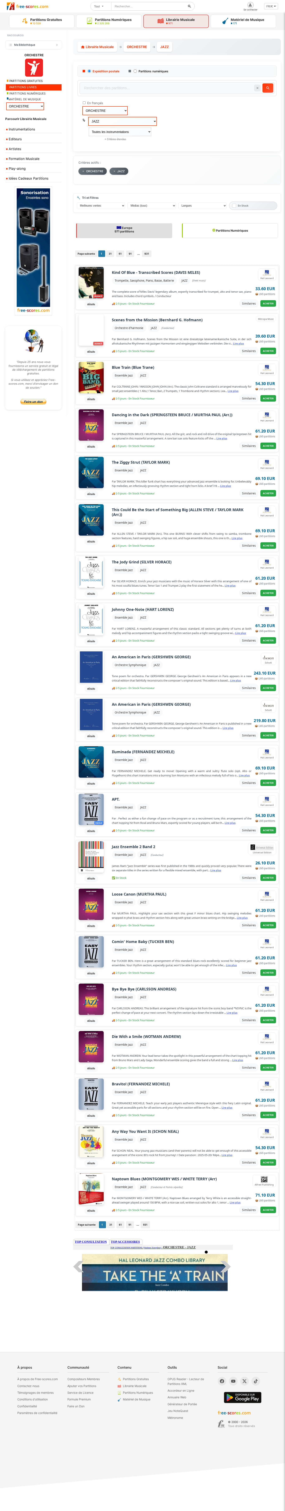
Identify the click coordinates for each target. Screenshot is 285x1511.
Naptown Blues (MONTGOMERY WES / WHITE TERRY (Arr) (164, 1179)
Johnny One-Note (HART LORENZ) (143, 609)
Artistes (14, 149)
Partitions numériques (153, 71)
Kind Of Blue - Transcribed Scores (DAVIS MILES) (156, 272)
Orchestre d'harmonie (129, 328)
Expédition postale (106, 71)
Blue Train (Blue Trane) (133, 367)
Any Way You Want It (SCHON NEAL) (145, 1131)
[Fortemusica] (221, 1424)
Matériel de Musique (136, 1399)
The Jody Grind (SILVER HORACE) (142, 562)
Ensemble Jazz (124, 375)
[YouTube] (233, 1381)
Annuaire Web (177, 1397)
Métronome (175, 1417)
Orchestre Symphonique (130, 665)
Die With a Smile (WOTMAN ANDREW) (146, 1036)
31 (110, 253)
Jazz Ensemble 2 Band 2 (133, 846)
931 (146, 253)
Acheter (268, 303)
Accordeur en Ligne (181, 1390)
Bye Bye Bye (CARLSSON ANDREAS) (144, 989)
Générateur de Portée (182, 1404)
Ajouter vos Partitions (81, 1386)
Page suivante (86, 253)
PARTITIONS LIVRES (23, 87)
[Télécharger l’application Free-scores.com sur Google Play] (242, 1397)
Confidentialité (27, 1406)
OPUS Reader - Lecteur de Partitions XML (186, 1381)
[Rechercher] (189, 6)
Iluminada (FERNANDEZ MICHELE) (143, 751)
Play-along (17, 168)
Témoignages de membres (35, 1392)
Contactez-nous (28, 1386)
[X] (244, 1381)
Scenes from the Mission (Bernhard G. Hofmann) (157, 320)
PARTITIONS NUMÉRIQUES (27, 93)
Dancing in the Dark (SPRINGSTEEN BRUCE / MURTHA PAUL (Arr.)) (172, 414)
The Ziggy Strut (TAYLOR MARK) (141, 462)
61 (120, 253)
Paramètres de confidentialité (37, 1413)
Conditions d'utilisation (32, 1399)
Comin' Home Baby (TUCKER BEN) (143, 941)
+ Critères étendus (115, 139)
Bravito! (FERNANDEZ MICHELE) (141, 1084)
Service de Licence (80, 1392)
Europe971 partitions (124, 229)
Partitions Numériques (232, 230)
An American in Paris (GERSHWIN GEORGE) (151, 657)
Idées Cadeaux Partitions (28, 178)
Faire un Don (75, 1406)
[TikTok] (255, 1381)
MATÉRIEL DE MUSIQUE (25, 99)
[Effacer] (257, 88)
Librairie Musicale (99, 47)
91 (130, 253)
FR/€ (269, 6)
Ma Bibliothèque (24, 44)
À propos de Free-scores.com (37, 1379)
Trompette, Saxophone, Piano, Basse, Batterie (144, 280)
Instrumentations (21, 129)
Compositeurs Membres (83, 1379)
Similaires (249, 303)
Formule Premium (79, 1399)
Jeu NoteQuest (178, 1411)
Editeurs (15, 139)
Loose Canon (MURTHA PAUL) (139, 894)
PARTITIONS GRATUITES (26, 81)
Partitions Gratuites (136, 1379)
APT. (116, 799)
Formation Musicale (23, 159)
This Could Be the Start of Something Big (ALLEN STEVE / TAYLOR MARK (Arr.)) (177, 512)
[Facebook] (222, 1381)
